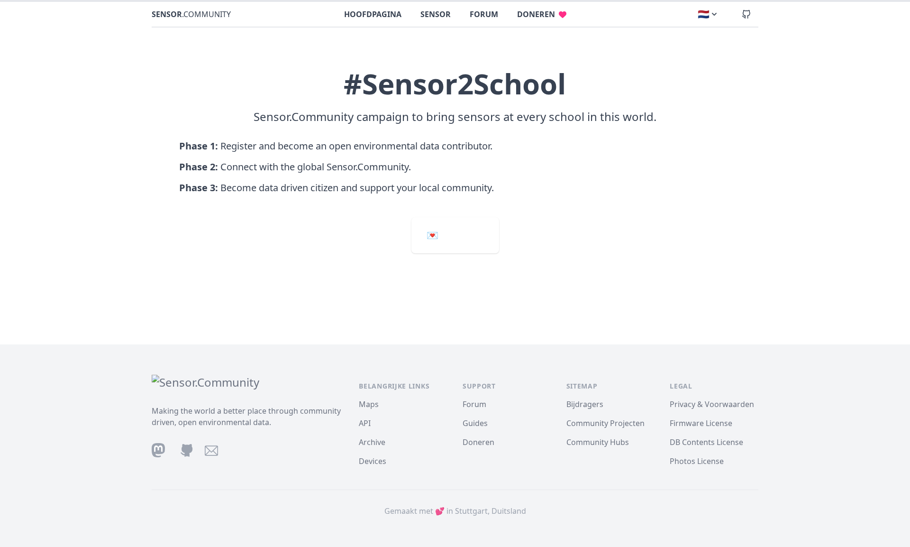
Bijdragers (584, 404)
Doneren (536, 14)
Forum (484, 14)
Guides (475, 423)
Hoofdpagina (372, 14)
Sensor (435, 14)
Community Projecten (605, 423)
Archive (372, 442)
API (365, 423)
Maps (369, 404)
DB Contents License (706, 442)
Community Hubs (597, 442)
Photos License (697, 461)
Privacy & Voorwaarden (712, 404)
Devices (372, 461)
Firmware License (701, 423)
